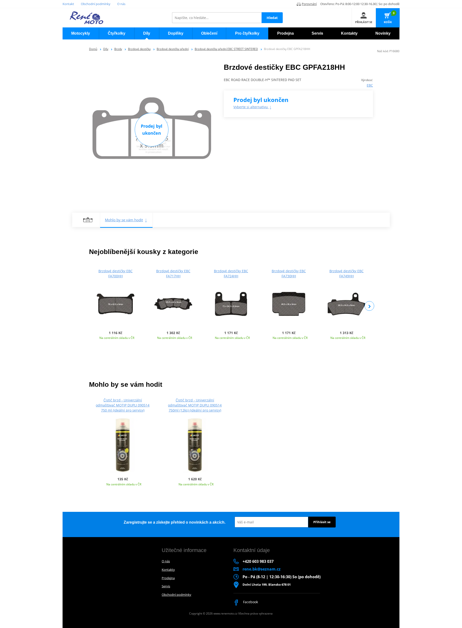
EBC (370, 85)
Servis (166, 586)
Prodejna (168, 578)
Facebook (250, 602)
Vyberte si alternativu (251, 107)
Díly (105, 49)
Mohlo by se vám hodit (124, 219)
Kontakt (68, 4)
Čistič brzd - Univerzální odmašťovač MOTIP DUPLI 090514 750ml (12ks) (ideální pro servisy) (195, 405)
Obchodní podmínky (95, 4)
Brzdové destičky (139, 49)
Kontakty (168, 569)
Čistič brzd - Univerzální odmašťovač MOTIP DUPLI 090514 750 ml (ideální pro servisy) (122, 405)
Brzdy (118, 49)
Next (369, 306)
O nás (121, 4)
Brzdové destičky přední (173, 49)
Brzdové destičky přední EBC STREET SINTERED (226, 49)
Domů (93, 49)
